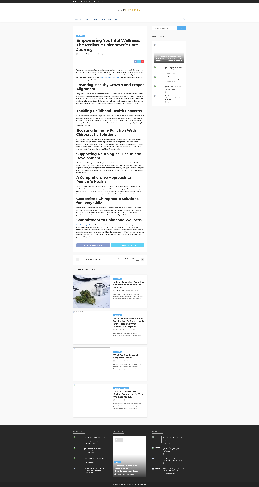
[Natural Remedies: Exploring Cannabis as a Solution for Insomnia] (91, 291)
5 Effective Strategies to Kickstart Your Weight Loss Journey (173, 469)
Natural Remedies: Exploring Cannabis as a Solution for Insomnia (128, 285)
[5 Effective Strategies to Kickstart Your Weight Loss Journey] (157, 469)
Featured (80, 35)
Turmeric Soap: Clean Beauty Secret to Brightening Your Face (174, 69)
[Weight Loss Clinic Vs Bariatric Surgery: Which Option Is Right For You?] (157, 439)
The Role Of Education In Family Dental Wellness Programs (173, 97)
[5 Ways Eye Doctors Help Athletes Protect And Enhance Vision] (158, 88)
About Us (101, 2)
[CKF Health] (129, 10)
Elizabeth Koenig (120, 290)
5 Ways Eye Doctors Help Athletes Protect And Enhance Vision (173, 87)
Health (78, 19)
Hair (95, 19)
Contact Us (92, 2)
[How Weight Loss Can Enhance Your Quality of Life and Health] (157, 458)
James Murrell (83, 54)
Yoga (102, 19)
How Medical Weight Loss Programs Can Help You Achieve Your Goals (173, 449)
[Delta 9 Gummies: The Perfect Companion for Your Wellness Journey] (91, 400)
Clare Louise (119, 400)
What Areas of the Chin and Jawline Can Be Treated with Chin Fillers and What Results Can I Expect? (128, 322)
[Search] (184, 19)
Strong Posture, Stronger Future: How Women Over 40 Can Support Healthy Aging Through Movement (169, 58)
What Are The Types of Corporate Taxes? (125, 356)
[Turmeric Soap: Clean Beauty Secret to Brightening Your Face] (158, 69)
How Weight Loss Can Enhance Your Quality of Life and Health (173, 459)
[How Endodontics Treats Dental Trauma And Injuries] (158, 79)
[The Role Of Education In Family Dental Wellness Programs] (158, 98)
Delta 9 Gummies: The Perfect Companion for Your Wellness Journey (128, 394)
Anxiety (87, 19)
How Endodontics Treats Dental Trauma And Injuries (173, 78)
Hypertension (113, 19)
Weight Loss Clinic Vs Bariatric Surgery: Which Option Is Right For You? (174, 439)
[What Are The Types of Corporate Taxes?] (91, 364)
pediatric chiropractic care (110, 77)
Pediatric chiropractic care (85, 225)
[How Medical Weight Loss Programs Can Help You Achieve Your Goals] (157, 448)
